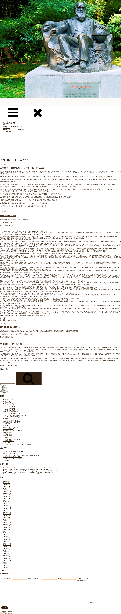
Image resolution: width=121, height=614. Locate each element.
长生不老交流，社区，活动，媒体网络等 (15, 444)
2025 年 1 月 (6, 490)
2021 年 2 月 (6, 521)
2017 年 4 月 (6, 565)
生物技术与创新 (8, 429)
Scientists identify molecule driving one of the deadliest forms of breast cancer (23, 468)
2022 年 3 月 (6, 510)
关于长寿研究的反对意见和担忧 (12, 458)
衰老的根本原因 (8, 131)
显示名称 (6, 578)
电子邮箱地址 (34, 578)
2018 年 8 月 (6, 550)
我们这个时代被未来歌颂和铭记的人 (13, 451)
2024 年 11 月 (7, 491)
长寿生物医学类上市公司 (10, 439)
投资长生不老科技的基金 (10, 420)
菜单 (51, 118)
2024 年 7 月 (6, 495)
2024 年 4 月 (6, 498)
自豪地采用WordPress (6, 613)
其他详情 (92, 602)
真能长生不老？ (8, 121)
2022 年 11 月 (7, 508)
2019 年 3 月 (6, 538)
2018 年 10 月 (7, 546)
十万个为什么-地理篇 (9, 408)
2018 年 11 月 (7, 545)
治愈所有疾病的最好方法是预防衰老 (13, 129)
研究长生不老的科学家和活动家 (12, 430)
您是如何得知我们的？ (82, 578)
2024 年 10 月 (7, 493)
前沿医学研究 (7, 403)
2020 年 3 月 (6, 527)
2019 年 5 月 (6, 534)
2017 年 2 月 (6, 567)
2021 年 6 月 (6, 517)
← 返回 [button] (2, 570)
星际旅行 (6, 425)
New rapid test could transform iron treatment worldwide (18, 473)
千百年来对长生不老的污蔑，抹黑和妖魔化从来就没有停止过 (21, 455)
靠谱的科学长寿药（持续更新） (12, 457)
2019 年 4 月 (6, 536)
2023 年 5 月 (6, 503)
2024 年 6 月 (6, 496)
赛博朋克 (6, 437)
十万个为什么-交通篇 (9, 406)
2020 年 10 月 (7, 524)
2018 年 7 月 (6, 552)
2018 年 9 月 (6, 548)
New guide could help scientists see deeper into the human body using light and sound (25, 472)
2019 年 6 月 (6, 533)
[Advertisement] (60, 145)
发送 (4, 607)
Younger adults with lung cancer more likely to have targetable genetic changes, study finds (27, 471)
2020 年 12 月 (7, 522)
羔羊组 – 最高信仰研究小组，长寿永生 (11, 100)
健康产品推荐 (7, 401)
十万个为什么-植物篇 (9, 410)
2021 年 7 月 (6, 515)
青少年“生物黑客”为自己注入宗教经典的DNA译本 (22, 168)
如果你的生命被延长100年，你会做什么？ (15, 126)
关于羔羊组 (6, 128)
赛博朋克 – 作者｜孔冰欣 (11, 344)
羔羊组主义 (6, 435)
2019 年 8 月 (6, 529)
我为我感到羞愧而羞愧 (10, 327)
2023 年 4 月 (6, 505)
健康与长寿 (6, 399)
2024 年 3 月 (6, 500)
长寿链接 (6, 460)
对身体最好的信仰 (8, 215)
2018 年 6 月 (6, 553)
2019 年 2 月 (6, 539)
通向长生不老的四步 (9, 123)
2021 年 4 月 (6, 519)
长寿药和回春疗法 (8, 441)
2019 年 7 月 (6, 531)
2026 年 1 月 (6, 486)
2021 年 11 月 (7, 514)
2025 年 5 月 (6, 488)
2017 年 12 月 (7, 560)
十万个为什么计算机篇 (9, 411)
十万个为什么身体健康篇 (10, 413)
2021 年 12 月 (7, 512)
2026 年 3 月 (6, 484)
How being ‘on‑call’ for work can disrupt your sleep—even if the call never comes (24, 469)
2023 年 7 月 (6, 502)
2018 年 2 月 (6, 558)
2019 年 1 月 (6, 541)
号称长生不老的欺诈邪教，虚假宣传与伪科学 (16, 415)
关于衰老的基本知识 (9, 453)
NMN (4, 124)
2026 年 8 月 (6, 481)
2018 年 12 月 (7, 543)
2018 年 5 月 (6, 555)
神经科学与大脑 (8, 432)
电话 (58, 578)
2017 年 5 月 (6, 564)
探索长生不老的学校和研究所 (11, 422)
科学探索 (6, 434)
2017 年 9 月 (6, 562)
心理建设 (6, 418)
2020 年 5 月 (6, 526)
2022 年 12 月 (7, 507)
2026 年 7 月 (6, 483)
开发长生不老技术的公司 (10, 417)
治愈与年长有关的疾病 (9, 427)
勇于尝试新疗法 (8, 405)
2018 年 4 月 (6, 557)
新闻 (4, 423)
